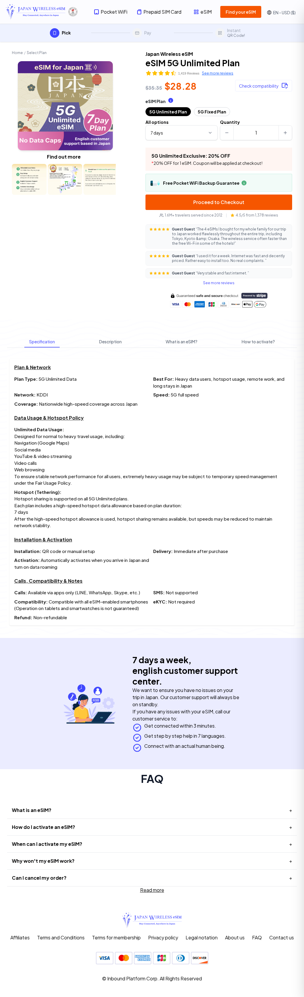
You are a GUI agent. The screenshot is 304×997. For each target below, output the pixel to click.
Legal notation (202, 937)
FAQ (257, 937)
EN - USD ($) (284, 12)
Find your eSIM (241, 12)
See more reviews (217, 73)
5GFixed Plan (212, 111)
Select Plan (37, 52)
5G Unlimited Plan (168, 111)
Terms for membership (116, 937)
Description (110, 341)
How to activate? (258, 341)
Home (17, 52)
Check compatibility (259, 86)
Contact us (281, 937)
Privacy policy (163, 937)
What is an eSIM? (181, 341)
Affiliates (20, 937)
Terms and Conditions (61, 937)
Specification (42, 341)
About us (235, 937)
